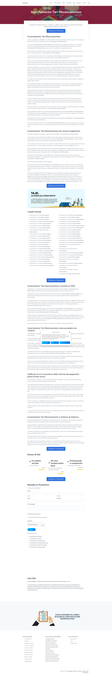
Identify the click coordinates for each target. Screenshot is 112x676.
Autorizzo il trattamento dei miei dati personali (37, 517)
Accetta (46, 342)
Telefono (59, 498)
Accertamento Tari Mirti (35, 538)
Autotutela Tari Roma (28, 647)
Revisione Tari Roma (28, 652)
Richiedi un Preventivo (56, 31)
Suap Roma (26, 641)
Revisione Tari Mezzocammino (65, 586)
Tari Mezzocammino (32, 584)
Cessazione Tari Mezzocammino (49, 586)
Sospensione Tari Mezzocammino (76, 588)
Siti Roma (80, 671)
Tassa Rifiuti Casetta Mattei (51, 640)
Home (49, 15)
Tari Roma (24, 3)
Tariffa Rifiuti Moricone (49, 638)
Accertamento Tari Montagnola (37, 540)
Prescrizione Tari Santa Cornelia (51, 646)
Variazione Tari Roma (28, 656)
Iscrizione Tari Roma (28, 659)
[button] (69, 332)
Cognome (58, 496)
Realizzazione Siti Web (72, 671)
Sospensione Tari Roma (28, 643)
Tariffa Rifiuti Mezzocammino (58, 584)
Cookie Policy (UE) (73, 643)
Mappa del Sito (73, 638)
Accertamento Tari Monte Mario (37, 547)
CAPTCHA (29, 521)
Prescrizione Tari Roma (28, 650)
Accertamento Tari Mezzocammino (59, 588)
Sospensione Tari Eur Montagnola (52, 654)
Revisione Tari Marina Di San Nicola (52, 658)
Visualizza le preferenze (65, 342)
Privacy (71, 641)
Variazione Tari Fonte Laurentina (51, 660)
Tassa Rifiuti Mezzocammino (44, 584)
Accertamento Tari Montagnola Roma (39, 542)
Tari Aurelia (47, 648)
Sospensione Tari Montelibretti (51, 656)
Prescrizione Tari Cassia (50, 652)
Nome (28, 496)
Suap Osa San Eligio (49, 650)
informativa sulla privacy (36, 513)
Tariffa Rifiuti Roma (28, 661)
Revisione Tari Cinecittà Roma (51, 644)
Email (28, 498)
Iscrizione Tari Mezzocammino (73, 584)
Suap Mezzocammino (32, 590)
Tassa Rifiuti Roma (27, 638)
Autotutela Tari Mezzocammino (42, 588)
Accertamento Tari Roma (36, 536)
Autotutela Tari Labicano (50, 642)
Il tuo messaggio (31, 504)
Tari (28, 581)
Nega (55, 342)
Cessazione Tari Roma (28, 654)
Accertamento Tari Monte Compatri (38, 545)
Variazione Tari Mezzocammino (34, 586)
